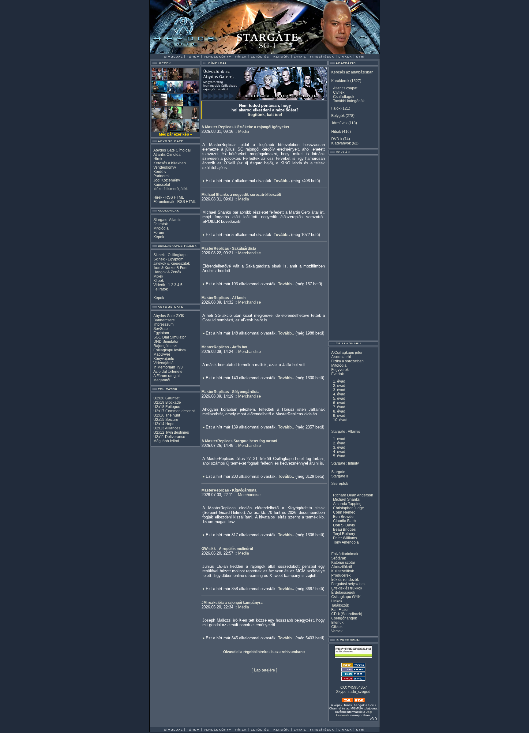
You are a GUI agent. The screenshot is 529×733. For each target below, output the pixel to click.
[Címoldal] (189, 52)
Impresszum (163, 324)
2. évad (339, 385)
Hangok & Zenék (167, 272)
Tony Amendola (346, 542)
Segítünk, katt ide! (265, 114)
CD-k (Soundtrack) (346, 614)
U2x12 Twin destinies (171, 432)
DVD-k (336, 139)
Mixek (158, 276)
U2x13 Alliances (166, 428)
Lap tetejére (264, 670)
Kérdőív (159, 172)
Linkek (336, 601)
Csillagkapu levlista (169, 350)
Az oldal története (167, 371)
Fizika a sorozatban (347, 361)
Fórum (158, 232)
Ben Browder (344, 516)
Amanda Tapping (347, 504)
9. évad (339, 415)
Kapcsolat (161, 184)
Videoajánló (163, 363)
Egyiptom (161, 333)
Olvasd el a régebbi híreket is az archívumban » (264, 652)
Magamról (161, 380)
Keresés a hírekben (169, 163)
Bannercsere (164, 320)
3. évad (339, 390)
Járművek (339, 123)
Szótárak (338, 558)
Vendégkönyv (164, 167)
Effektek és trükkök (346, 588)
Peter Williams (345, 538)
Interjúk (337, 622)
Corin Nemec (344, 512)
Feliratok (160, 224)
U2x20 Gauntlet (166, 398)
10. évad (340, 420)
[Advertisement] (353, 248)
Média (243, 131)
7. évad (339, 407)
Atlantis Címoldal (167, 154)
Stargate (338, 472)
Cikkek (337, 627)
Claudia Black (344, 521)
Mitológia (161, 228)
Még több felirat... (167, 441)
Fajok (335, 108)
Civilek (338, 92)
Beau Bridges (344, 529)
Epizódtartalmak (344, 554)
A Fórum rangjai (166, 376)
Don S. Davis (344, 525)
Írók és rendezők (345, 580)
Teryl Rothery (344, 534)
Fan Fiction (340, 610)
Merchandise (249, 253)
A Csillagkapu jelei (346, 352)
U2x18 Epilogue (166, 407)
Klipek (158, 281)
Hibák (336, 131)
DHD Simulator (165, 341)
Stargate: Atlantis (167, 220)
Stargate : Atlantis (345, 431)
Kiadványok (341, 143)
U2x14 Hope (163, 424)
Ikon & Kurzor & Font (170, 268)
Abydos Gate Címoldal (172, 150)
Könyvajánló (163, 359)
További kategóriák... (350, 101)
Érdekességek (343, 592)
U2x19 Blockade (167, 402)
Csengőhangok (344, 618)
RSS (169, 197)
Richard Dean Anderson (353, 495)
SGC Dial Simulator (169, 337)
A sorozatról (341, 357)
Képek (158, 237)
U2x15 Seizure (165, 419)
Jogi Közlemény (166, 180)
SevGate (160, 329)
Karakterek (340, 81)
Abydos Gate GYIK (168, 316)
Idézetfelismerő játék (170, 189)
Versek (337, 631)
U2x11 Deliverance (169, 437)
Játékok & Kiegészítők (171, 263)
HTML (179, 197)
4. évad (339, 394)
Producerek (341, 575)
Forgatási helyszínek (348, 584)
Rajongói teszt (165, 346)
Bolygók (338, 116)
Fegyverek (340, 370)
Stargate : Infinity (345, 463)
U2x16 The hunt (166, 415)
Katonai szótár (343, 562)
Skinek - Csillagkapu (170, 255)
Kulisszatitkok (342, 571)
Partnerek (161, 176)
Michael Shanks (346, 499)
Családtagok (343, 97)
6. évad (339, 403)
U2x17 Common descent (174, 411)
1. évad (339, 381)
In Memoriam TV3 (168, 367)
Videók (159, 285)
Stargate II (339, 476)
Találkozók (340, 605)
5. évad (339, 398)
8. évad (339, 411)
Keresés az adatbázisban (352, 72)
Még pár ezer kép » (175, 134)
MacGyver (161, 354)
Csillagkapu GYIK (346, 597)
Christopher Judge (348, 508)
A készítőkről (341, 567)
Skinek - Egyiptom (168, 259)
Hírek (157, 159)
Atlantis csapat (345, 88)
